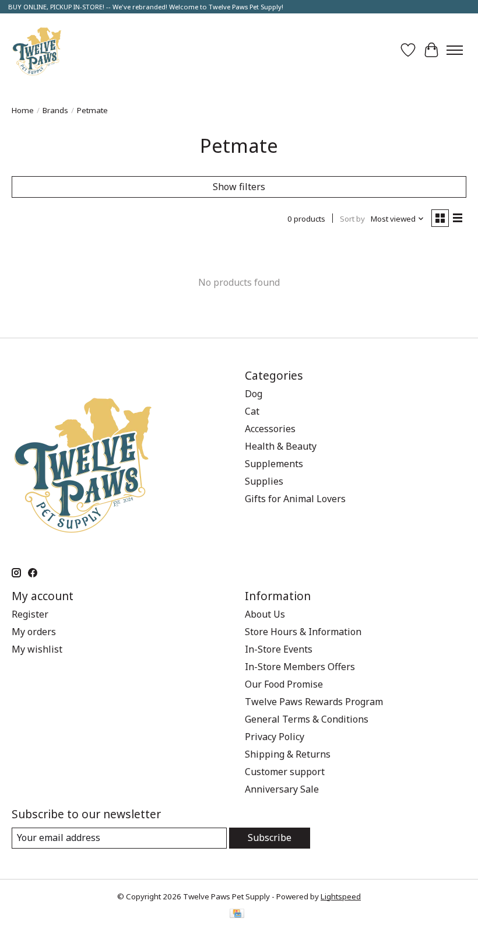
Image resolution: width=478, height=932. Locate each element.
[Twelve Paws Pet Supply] (37, 50)
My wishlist (37, 649)
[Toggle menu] (454, 50)
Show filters (239, 186)
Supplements (274, 463)
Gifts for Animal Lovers (295, 498)
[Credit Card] (237, 914)
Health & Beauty (281, 446)
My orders (34, 631)
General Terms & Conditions (306, 719)
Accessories (270, 428)
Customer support (285, 771)
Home (23, 110)
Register (30, 614)
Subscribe (269, 837)
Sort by (352, 218)
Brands (55, 110)
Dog (253, 393)
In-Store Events (278, 649)
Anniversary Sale (282, 789)
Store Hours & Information (303, 631)
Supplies (264, 481)
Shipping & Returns (288, 754)
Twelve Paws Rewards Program (314, 701)
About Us (265, 614)
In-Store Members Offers (300, 666)
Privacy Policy (274, 736)
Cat (252, 411)
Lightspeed (341, 896)
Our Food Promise (284, 684)
